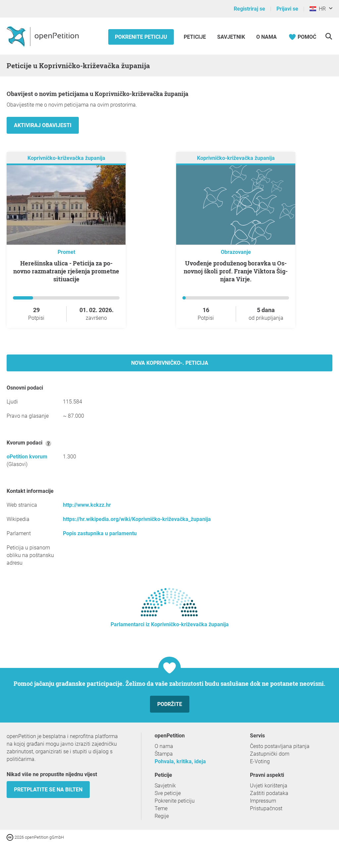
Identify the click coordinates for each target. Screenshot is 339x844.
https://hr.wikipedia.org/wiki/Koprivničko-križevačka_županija (137, 519)
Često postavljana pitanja (280, 746)
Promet (66, 252)
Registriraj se (249, 9)
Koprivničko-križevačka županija (66, 158)
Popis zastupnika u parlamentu (100, 533)
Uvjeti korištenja (268, 785)
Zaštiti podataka (269, 793)
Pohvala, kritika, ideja (180, 761)
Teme (161, 808)
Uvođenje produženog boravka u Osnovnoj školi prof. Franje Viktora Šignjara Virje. (236, 271)
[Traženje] (328, 36)
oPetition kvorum (27, 456)
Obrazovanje (236, 252)
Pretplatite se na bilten (48, 789)
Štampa (164, 754)
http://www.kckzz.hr (87, 505)
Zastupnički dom (269, 754)
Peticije (195, 37)
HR (321, 9)
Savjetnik (231, 37)
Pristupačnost (266, 808)
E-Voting (260, 761)
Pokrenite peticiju (141, 37)
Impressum (263, 801)
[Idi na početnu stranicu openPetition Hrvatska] (43, 36)
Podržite (169, 704)
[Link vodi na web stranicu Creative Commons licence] (11, 837)
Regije (162, 816)
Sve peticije (168, 793)
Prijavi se (287, 9)
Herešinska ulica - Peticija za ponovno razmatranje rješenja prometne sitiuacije (66, 271)
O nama (266, 37)
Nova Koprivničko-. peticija (169, 363)
